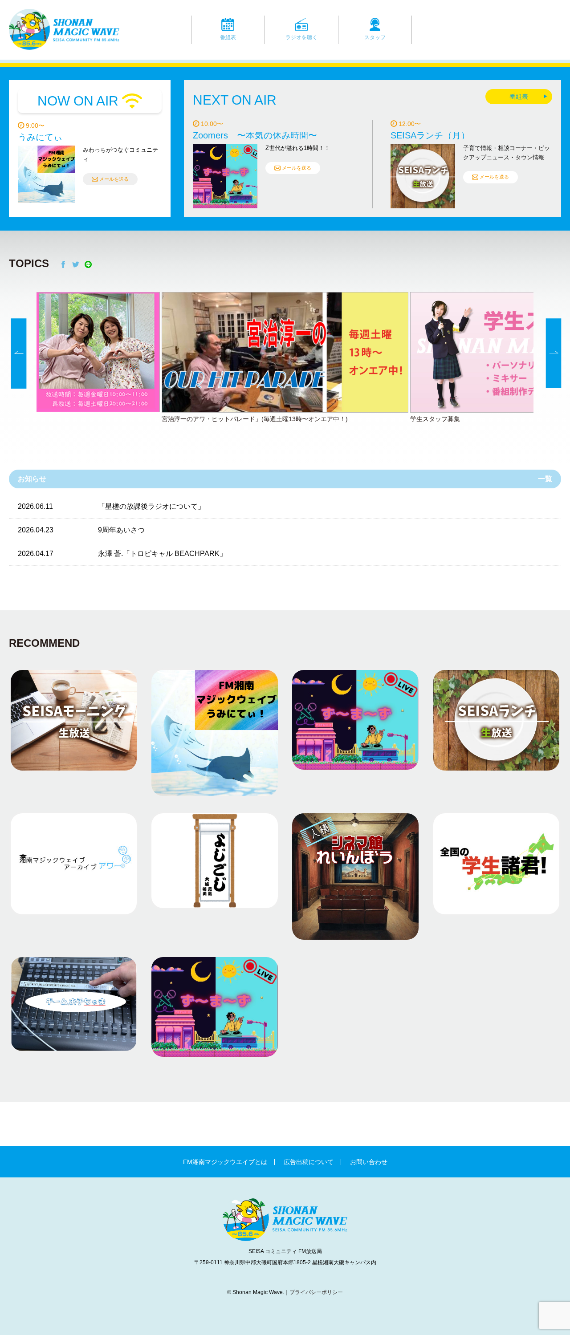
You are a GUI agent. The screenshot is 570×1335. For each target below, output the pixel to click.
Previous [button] (19, 354)
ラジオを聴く (301, 37)
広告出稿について (309, 1161)
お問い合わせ (368, 1161)
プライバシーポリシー (316, 1292)
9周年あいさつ (121, 530)
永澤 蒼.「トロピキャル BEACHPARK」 (162, 553)
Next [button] (554, 354)
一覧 (545, 479)
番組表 (228, 37)
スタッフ (375, 37)
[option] (285, 358)
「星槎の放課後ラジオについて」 (151, 506)
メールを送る (114, 179)
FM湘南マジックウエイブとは (225, 1161)
